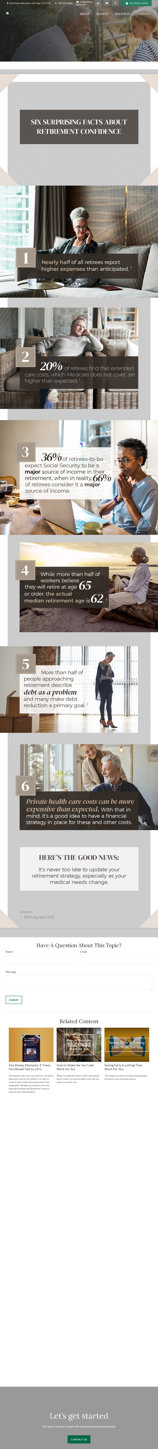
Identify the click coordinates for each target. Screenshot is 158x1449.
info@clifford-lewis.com (84, 3)
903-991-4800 (65, 3)
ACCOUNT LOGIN (138, 3)
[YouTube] (106, 3)
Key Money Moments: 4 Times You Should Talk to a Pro (29, 1067)
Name (9, 951)
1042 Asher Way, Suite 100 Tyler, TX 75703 (30, 3)
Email (84, 951)
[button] (85, 14)
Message (11, 971)
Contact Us (79, 1439)
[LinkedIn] (98, 3)
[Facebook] (115, 3)
